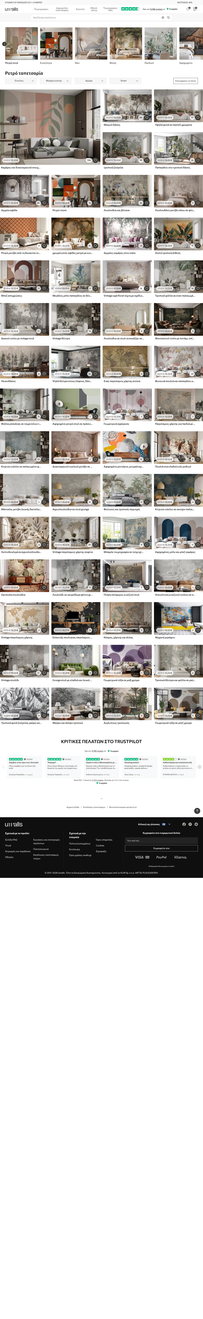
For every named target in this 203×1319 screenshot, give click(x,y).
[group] (56, 46)
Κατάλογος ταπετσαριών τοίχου (46, 856)
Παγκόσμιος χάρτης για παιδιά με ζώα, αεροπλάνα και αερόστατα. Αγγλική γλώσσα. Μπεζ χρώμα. (175, 423)
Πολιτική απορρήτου (79, 843)
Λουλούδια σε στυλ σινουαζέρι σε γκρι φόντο (124, 338)
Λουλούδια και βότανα (117, 210)
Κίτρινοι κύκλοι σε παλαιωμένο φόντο (21, 466)
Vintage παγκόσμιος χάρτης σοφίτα (72, 551)
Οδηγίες (9, 857)
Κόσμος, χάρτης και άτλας (118, 637)
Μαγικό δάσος (112, 124)
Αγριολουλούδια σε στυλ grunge (70, 509)
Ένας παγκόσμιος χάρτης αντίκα (122, 381)
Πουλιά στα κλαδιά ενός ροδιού (173, 466)
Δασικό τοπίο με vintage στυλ (17, 338)
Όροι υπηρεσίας (104, 839)
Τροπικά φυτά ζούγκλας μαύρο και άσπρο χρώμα (21, 722)
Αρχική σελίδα (73, 807)
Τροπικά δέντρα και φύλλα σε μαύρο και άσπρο (175, 680)
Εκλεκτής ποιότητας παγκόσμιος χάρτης (72, 637)
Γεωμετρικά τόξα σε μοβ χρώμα (121, 680)
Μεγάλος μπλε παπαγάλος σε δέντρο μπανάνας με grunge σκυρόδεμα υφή (72, 295)
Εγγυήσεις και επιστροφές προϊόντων (46, 841)
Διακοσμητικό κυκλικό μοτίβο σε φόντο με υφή (72, 466)
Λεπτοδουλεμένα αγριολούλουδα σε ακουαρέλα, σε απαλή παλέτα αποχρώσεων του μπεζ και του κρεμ (21, 551)
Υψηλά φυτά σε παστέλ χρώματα (173, 124)
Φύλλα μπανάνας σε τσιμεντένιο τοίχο (21, 423)
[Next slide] (198, 44)
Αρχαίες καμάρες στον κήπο (120, 252)
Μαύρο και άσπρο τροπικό (67, 722)
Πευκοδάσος (8, 381)
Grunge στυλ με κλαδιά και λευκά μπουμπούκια (72, 680)
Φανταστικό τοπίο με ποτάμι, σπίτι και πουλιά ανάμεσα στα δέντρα (175, 338)
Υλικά (8, 845)
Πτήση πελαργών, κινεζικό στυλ (121, 594)
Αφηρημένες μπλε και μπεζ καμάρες (175, 551)
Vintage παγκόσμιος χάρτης (17, 637)
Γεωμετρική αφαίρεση (116, 423)
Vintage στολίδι (10, 680)
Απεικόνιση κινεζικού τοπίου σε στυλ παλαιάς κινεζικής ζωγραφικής (175, 594)
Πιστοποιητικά (41, 849)
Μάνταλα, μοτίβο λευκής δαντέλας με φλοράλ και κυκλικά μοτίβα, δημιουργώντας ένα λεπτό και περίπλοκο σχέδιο (21, 509)
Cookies (100, 845)
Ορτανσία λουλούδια (13, 594)
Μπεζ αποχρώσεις (11, 295)
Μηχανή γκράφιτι (165, 637)
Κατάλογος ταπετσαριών (94, 807)
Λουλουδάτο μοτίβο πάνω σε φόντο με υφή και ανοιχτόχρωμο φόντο (175, 210)
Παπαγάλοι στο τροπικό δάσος (172, 167)
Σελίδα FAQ (11, 839)
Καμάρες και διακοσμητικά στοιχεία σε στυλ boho (21, 167)
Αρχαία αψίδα (9, 210)
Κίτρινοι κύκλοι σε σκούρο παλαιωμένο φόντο (175, 509)
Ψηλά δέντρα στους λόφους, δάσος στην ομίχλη (72, 381)
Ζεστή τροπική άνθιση (167, 252)
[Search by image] (163, 17)
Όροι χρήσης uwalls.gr (80, 855)
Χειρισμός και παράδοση (17, 851)
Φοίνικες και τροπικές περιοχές (122, 509)
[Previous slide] (4, 44)
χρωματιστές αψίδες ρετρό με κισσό (72, 252)
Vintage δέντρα (61, 338)
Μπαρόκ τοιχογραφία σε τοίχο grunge (124, 551)
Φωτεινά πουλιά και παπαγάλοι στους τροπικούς (175, 381)
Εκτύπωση (74, 849)
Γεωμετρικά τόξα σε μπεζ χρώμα (173, 722)
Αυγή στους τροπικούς (116, 722)
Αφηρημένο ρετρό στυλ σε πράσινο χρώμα (72, 423)
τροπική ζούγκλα (113, 167)
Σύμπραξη (101, 851)
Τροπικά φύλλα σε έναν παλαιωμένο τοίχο (175, 295)
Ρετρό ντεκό (59, 210)
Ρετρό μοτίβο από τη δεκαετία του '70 (21, 252)
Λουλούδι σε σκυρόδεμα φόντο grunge (72, 594)
